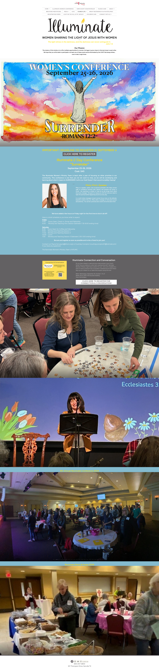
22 (87, 559)
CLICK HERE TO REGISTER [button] (79, 154)
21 (86, 559)
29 (98, 559)
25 (92, 559)
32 (103, 559)
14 (89, 465)
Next (155, 333)
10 (82, 465)
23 (89, 559)
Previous (4, 333)
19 (82, 559)
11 (84, 465)
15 (90, 465)
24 (90, 559)
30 (100, 559)
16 (78, 559)
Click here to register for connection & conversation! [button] (96, 282)
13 (87, 465)
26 (94, 559)
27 (95, 559)
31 (102, 559)
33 (105, 559)
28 (97, 559)
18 (81, 559)
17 (79, 559)
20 (84, 559)
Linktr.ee (85, 662)
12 (86, 465)
